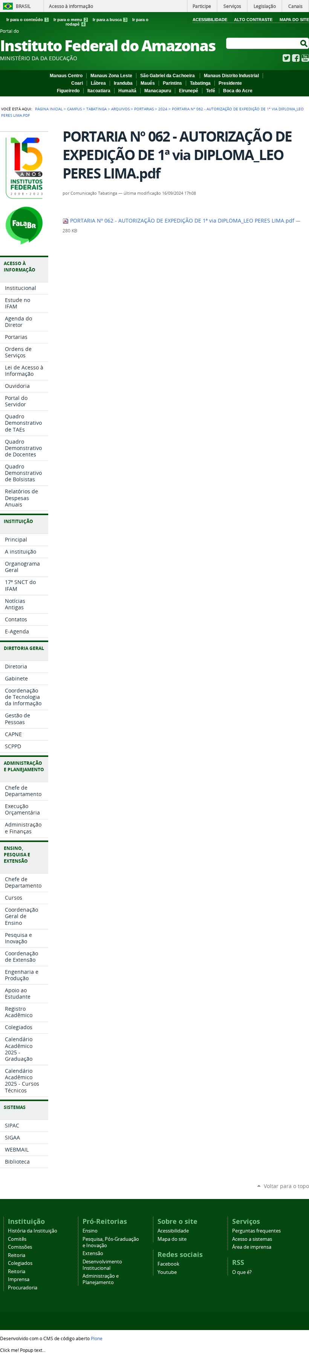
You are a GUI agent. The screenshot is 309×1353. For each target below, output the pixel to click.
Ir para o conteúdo (27, 19)
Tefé (210, 90)
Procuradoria (22, 1287)
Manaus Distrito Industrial (231, 75)
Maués (148, 83)
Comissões (20, 1247)
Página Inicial (49, 108)
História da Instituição (32, 1231)
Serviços (232, 6)
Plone (96, 1338)
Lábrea (98, 83)
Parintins (172, 83)
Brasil (23, 6)
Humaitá (127, 90)
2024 (162, 108)
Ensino (90, 1231)
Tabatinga (200, 83)
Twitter (286, 58)
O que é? (242, 1272)
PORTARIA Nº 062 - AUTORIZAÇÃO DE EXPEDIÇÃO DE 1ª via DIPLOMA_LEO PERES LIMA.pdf (182, 220)
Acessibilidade (210, 19)
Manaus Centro (66, 75)
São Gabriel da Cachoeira (168, 75)
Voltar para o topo (286, 1186)
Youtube (167, 1272)
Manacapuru (157, 90)
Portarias (144, 108)
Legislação (265, 6)
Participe (202, 6)
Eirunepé (188, 90)
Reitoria (16, 1255)
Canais (295, 6)
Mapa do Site (294, 19)
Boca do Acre (237, 90)
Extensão (93, 1253)
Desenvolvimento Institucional (102, 1264)
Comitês (17, 1239)
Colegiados (20, 1263)
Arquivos (120, 108)
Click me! (23, 1350)
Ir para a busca (110, 19)
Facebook (296, 58)
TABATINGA (96, 108)
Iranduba (123, 83)
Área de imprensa (251, 1247)
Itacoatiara (98, 90)
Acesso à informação (71, 6)
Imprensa (18, 1279)
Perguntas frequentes (256, 1231)
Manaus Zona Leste (111, 75)
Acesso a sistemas (252, 1239)
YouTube (305, 58)
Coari (77, 83)
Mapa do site (172, 1239)
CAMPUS (74, 108)
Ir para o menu (70, 19)
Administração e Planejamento (101, 1279)
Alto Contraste (253, 19)
